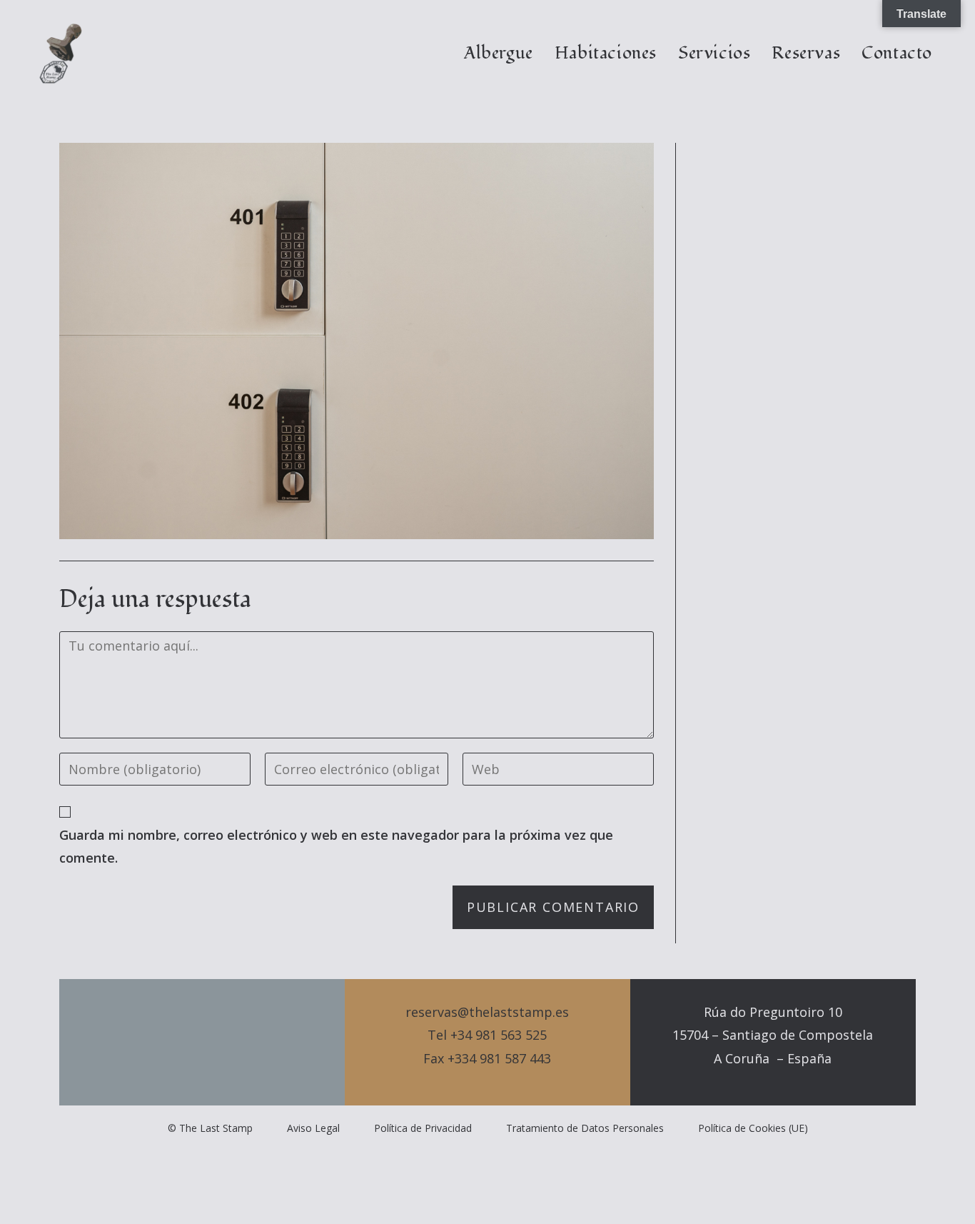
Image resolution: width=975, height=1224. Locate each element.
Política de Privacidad (423, 1128)
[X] (178, 1042)
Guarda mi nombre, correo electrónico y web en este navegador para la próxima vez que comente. (336, 846)
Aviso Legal (313, 1128)
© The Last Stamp (210, 1128)
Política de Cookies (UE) (753, 1128)
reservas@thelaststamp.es (487, 1011)
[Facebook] (202, 1042)
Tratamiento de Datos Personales (585, 1128)
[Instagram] (226, 1042)
